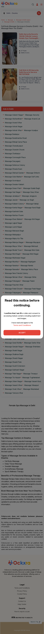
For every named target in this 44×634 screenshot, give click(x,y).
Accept (22, 333)
